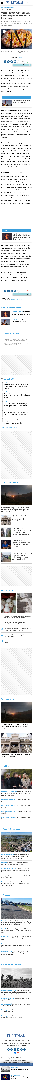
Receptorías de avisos (26, 1058)
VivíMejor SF (28, 1043)
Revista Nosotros (16, 1040)
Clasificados (25, 1040)
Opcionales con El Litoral (18, 1062)
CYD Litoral (4, 1043)
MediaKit (28, 1062)
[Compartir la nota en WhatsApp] (11, 61)
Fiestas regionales (16, 299)
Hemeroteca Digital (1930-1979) (10, 1058)
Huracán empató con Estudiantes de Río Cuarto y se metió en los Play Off (17, 412)
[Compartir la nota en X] (8, 61)
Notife (17, 1045)
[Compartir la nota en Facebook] (5, 61)
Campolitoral (7, 1040)
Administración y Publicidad (13, 1060)
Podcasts (10, 1043)
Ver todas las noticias (8, 427)
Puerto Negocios (10, 1045)
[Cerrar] (29, 65)
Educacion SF (24, 1045)
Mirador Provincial (19, 1043)
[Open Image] (4, 31)
